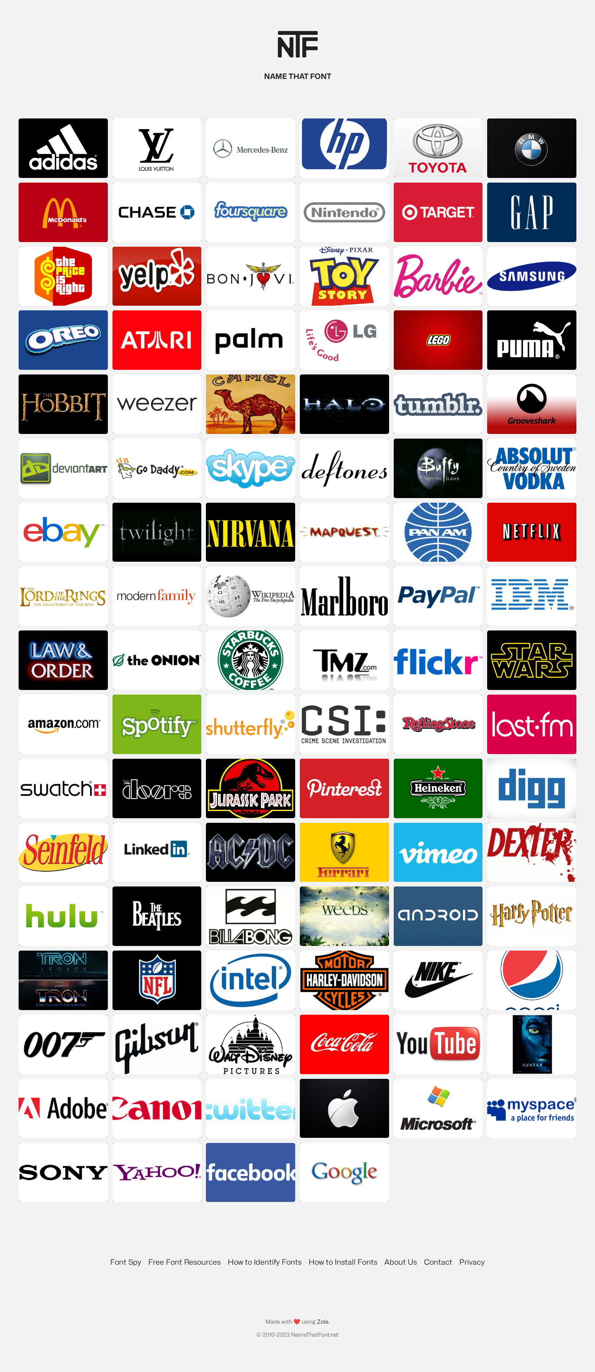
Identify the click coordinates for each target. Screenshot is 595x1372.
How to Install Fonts (343, 1262)
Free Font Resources (184, 1262)
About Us (400, 1262)
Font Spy (125, 1262)
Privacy (472, 1262)
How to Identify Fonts (265, 1262)
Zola (323, 1321)
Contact (438, 1262)
